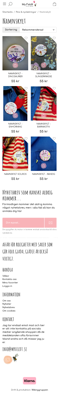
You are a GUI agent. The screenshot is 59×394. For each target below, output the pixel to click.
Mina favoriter (10, 283)
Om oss (6, 301)
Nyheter (6, 304)
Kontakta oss (9, 279)
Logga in (7, 286)
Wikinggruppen (40, 390)
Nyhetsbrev (8, 307)
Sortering (11, 29)
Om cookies (8, 311)
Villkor (5, 276)
